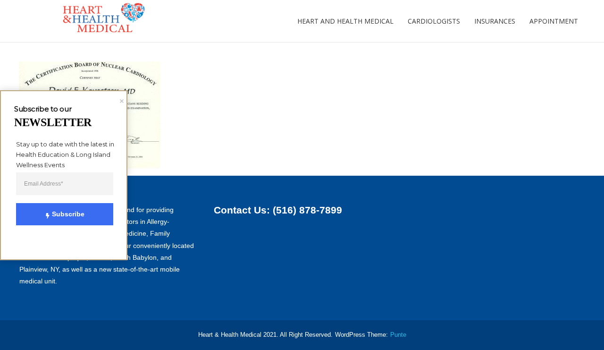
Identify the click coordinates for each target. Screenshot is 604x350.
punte (398, 335)
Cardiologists (434, 21)
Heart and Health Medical (345, 21)
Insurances (494, 21)
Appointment (553, 21)
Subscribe (68, 214)
